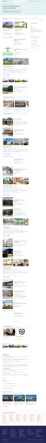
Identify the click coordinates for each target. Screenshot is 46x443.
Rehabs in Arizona (5, 434)
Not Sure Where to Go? (6, 429)
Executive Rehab (21, 432)
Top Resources (29, 429)
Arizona (4, 402)
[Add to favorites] (12, 37)
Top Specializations (21, 429)
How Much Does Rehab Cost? (30, 434)
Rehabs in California (5, 431)
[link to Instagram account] (42, 436)
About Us (37, 432)
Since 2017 (40, 30)
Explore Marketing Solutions (39, 431)
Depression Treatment (21, 431)
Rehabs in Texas (4, 433)
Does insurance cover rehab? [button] (34, 38)
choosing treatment (13, 359)
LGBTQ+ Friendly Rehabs (13, 434)
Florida (27, 402)
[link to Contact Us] (36, 436)
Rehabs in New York (5, 432)
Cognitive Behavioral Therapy (14, 432)
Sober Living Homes (13, 433)
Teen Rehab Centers (21, 433)
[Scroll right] (42, 18)
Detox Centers (12, 431)
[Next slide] (27, 28)
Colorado (15, 402)
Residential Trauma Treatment (22, 435)
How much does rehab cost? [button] (34, 40)
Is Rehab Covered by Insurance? (30, 432)
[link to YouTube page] (39, 436)
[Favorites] (42, 1)
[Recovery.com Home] (6, 1)
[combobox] (19, 1)
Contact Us (37, 433)
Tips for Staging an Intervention (30, 433)
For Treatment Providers (39, 429)
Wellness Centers (13, 435)
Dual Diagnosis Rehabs (21, 434)
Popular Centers (13, 429)
